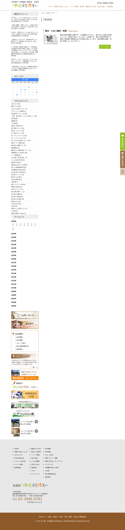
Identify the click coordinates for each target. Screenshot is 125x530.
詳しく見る (105, 46)
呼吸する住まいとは (60, 6)
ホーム (50, 6)
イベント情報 (73, 6)
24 (17, 95)
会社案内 (110, 6)
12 (25, 90)
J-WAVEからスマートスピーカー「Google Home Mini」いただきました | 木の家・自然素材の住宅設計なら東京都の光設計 (24, 52)
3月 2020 (25, 79)
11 (21, 90)
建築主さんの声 (91, 6)
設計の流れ (101, 6)
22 (37, 92)
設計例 (82, 6)
